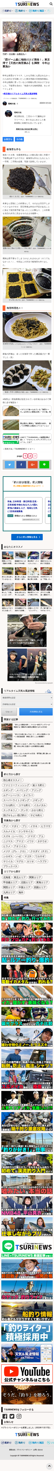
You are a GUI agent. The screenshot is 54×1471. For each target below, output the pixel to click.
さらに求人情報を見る (27, 537)
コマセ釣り (24, 805)
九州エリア (9, 892)
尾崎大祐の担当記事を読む (27, 129)
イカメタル (40, 805)
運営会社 (12, 1450)
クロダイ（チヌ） (39, 851)
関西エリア (9, 887)
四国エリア (40, 887)
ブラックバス (10, 866)
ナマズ (31, 836)
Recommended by (41, 683)
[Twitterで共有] (10, 464)
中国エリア (24, 887)
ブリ (24, 826)
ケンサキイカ (26, 831)
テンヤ (24, 810)
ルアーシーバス (11, 795)
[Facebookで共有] (21, 464)
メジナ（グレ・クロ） (15, 851)
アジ (5, 826)
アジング (36, 790)
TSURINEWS (24, 1456)
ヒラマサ (45, 826)
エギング (8, 790)
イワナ (30, 841)
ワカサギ (40, 856)
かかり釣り (37, 810)
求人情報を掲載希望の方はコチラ (27, 486)
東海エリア (42, 882)
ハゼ (18, 856)
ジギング (37, 800)
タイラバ (28, 795)
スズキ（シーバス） (14, 836)
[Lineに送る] (44, 464)
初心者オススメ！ (12, 780)
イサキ (33, 826)
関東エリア (35, 877)
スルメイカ (9, 831)
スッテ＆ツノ (10, 810)
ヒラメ (6, 846)
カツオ (30, 861)
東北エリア (20, 877)
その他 (19, 139)
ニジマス (8, 841)
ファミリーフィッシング (16, 785)
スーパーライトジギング (16, 800)
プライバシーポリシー (24, 1450)
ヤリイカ (8, 861)
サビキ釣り (36, 815)
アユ (41, 836)
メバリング (22, 790)
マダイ (15, 826)
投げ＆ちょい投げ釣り (15, 815)
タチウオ (42, 841)
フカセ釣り (9, 805)
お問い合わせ (38, 1450)
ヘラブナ (42, 861)
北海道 (6, 877)
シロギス (8, 856)
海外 (21, 892)
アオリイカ (20, 846)
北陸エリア (27, 882)
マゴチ (28, 856)
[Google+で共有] (33, 464)
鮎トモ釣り (39, 785)
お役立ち (8, 139)
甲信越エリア (10, 882)
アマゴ (19, 841)
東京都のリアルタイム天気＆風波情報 (20, 93)
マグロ (19, 861)
